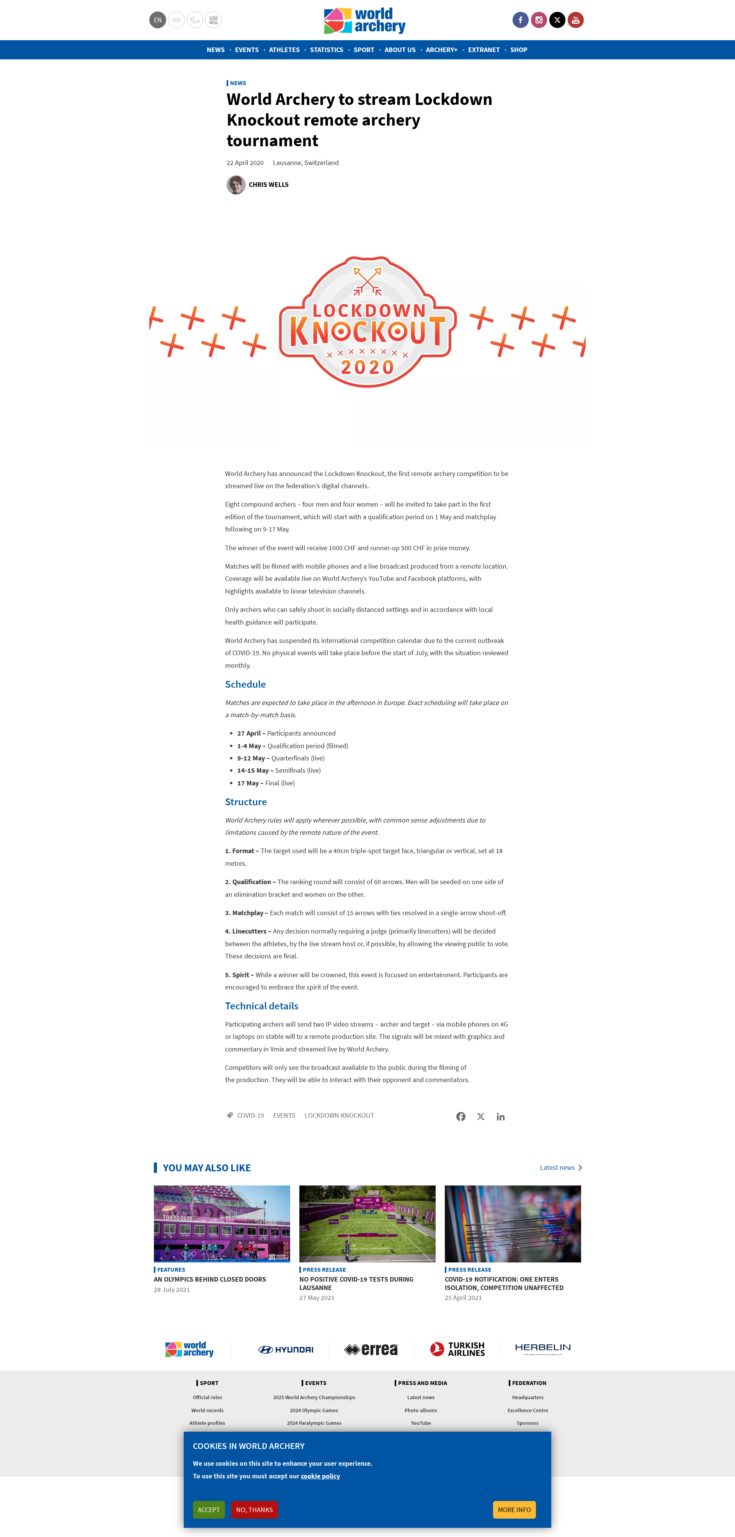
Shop (519, 49)
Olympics (176, 19)
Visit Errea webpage (371, 1349)
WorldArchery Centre (213, 19)
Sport (364, 49)
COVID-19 (250, 1115)
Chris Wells (269, 184)
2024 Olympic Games (314, 1410)
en (158, 19)
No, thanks (254, 1509)
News (216, 49)
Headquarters (528, 1397)
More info (514, 1509)
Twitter (557, 19)
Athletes (284, 49)
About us (400, 49)
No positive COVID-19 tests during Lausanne (356, 1283)
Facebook (520, 19)
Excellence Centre (528, 1410)
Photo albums (421, 1410)
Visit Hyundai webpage (285, 1349)
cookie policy (320, 1476)
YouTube (575, 19)
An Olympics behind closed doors (210, 1279)
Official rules (207, 1397)
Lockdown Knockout (339, 1115)
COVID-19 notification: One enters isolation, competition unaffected (504, 1283)
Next (591, 1245)
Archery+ (442, 49)
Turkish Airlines (457, 1349)
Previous (143, 1245)
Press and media (422, 1383)
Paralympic (194, 19)
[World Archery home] (192, 1349)
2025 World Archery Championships (314, 1397)
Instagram (539, 19)
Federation (529, 1383)
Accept (209, 1509)
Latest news (557, 1167)
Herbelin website (543, 1349)
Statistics (326, 49)
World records (207, 1410)
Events (247, 49)
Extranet (484, 49)
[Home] (365, 20)
